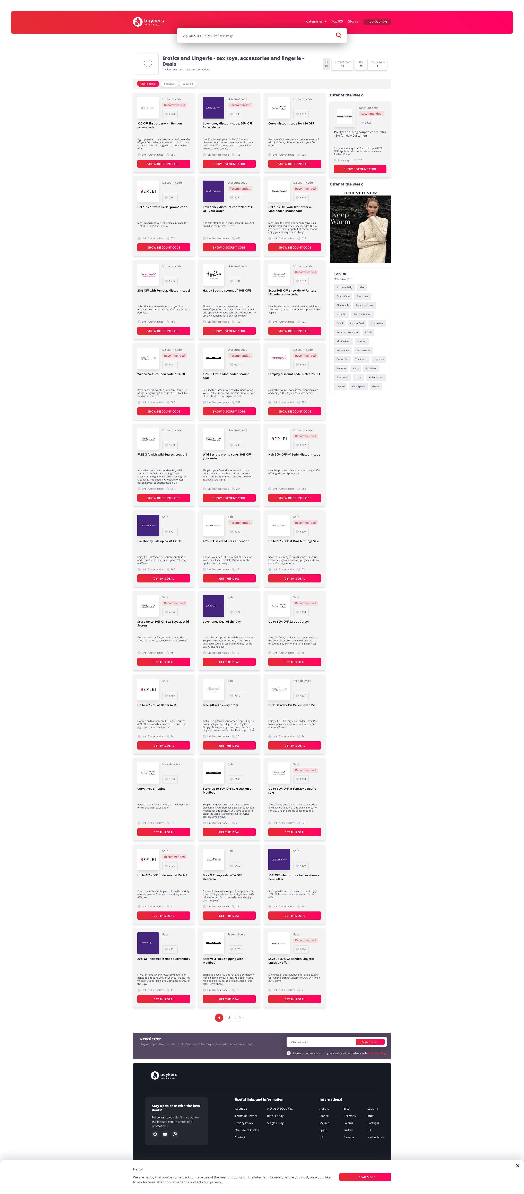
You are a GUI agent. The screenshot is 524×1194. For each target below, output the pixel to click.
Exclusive (169, 83)
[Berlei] (148, 191)
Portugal (373, 1123)
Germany (349, 1116)
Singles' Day (275, 1123)
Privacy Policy (244, 1123)
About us (241, 1108)
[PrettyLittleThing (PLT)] (345, 116)
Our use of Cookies (248, 1130)
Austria (324, 1108)
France (324, 1116)
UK (369, 1130)
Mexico (324, 1123)
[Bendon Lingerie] (148, 108)
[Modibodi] (279, 191)
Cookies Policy (376, 1053)
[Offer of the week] (360, 226)
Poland (348, 1123)
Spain (323, 1130)
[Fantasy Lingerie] (279, 275)
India (370, 1116)
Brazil (347, 1108)
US (321, 1137)
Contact (240, 1137)
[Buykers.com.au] (153, 22)
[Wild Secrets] (148, 358)
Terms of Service (246, 1116)
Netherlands (376, 1137)
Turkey (348, 1130)
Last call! (188, 83)
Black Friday (275, 1116)
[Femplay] (148, 275)
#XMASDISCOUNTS (280, 1108)
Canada (348, 1137)
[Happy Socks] (213, 275)
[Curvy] (279, 108)
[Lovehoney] (213, 108)
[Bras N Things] (279, 525)
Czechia (372, 1108)
